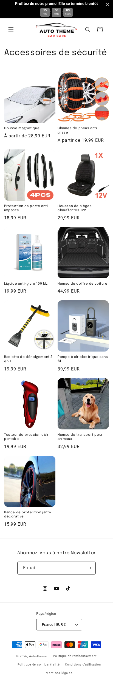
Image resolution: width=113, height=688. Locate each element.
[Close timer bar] (107, 4)
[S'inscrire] (89, 568)
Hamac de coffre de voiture (83, 283)
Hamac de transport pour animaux (80, 437)
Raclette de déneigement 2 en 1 (28, 359)
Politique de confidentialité (39, 664)
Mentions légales (59, 673)
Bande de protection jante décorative (27, 515)
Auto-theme (38, 656)
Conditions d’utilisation (83, 664)
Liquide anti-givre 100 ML (26, 283)
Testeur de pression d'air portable (26, 437)
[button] (11, 30)
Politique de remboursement (75, 656)
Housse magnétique (21, 128)
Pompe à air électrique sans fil (83, 359)
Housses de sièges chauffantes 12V (75, 208)
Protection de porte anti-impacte (27, 208)
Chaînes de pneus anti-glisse (78, 130)
